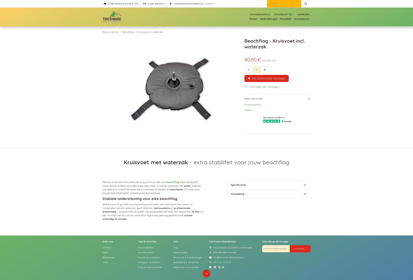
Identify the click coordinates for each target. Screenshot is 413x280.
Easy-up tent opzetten (150, 267)
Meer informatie (253, 98)
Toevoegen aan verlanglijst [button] (264, 86)
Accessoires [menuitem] (301, 18)
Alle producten (110, 32)
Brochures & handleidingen (187, 257)
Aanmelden (303, 14)
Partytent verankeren (149, 262)
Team (105, 252)
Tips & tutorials (147, 241)
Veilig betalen (180, 252)
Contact (106, 247)
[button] (300, 248)
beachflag (173, 182)
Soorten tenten (146, 252)
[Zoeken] (306, 3)
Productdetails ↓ (253, 104)
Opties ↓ (249, 109)
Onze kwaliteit (145, 247)
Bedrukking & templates (186, 262)
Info (175, 241)
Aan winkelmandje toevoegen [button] (268, 78)
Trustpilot (209, 3)
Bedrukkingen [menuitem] (268, 18)
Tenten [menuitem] (253, 18)
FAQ (175, 247)
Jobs (105, 262)
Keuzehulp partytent (149, 257)
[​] (211, 267)
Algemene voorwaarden (186, 267)
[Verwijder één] (248, 70)
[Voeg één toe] (264, 70)
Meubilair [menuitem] (286, 18)
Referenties (108, 257)
